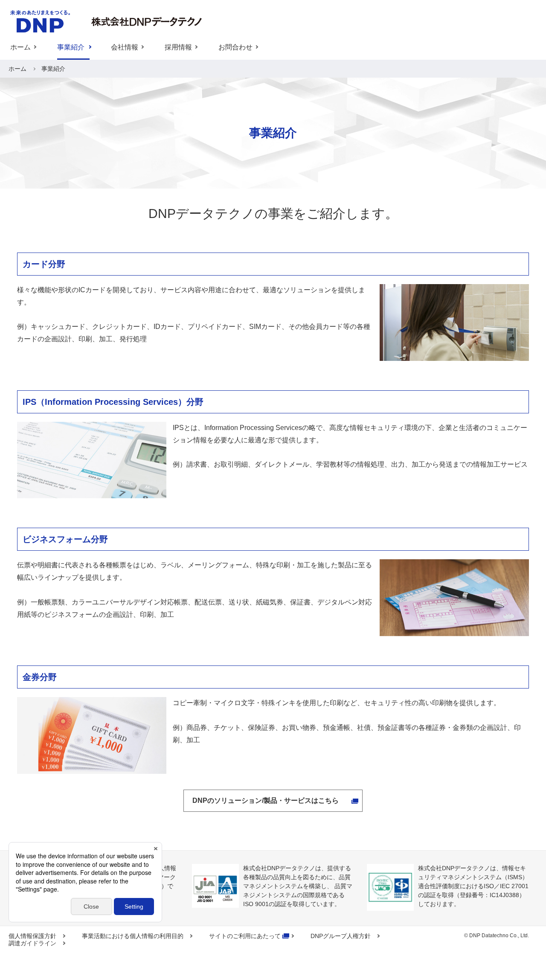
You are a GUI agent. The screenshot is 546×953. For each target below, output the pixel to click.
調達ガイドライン (32, 943)
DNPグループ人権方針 (341, 936)
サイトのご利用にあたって (245, 936)
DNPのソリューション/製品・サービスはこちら (265, 800)
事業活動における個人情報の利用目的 (132, 936)
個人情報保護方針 (32, 936)
